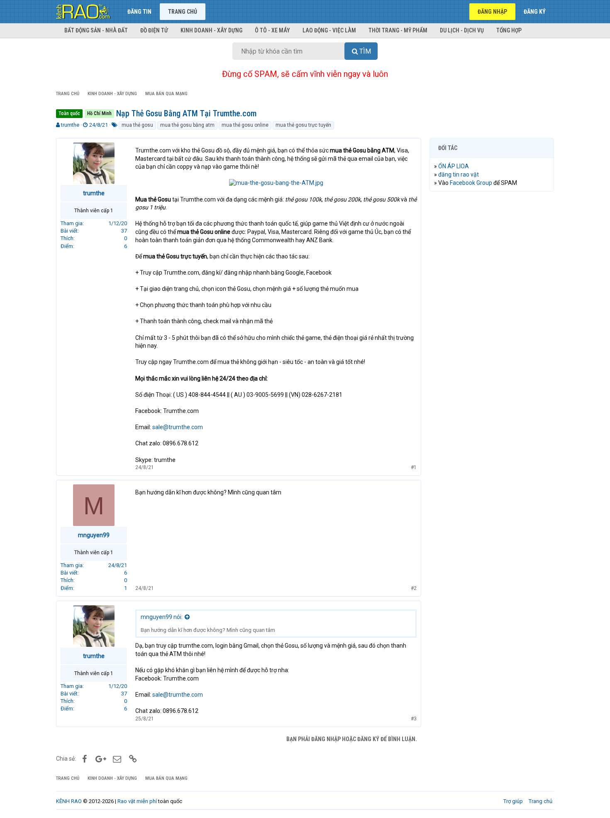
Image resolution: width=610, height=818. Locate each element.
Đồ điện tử (154, 30)
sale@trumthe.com (177, 427)
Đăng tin (139, 11)
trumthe (70, 125)
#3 (414, 719)
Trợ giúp (513, 801)
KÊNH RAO (69, 801)
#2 (414, 588)
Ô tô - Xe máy (272, 30)
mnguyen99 (94, 535)
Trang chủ (182, 11)
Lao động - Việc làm (329, 30)
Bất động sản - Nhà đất (96, 30)
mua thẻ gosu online (245, 125)
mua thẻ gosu (137, 125)
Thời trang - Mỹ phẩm (397, 30)
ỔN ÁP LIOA (453, 166)
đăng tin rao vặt (458, 174)
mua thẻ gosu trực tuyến (303, 125)
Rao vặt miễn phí (137, 801)
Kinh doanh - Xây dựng (211, 30)
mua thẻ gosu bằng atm (187, 125)
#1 (414, 467)
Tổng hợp (509, 30)
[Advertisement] (491, 324)
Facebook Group (471, 182)
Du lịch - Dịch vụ (462, 30)
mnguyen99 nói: (162, 617)
